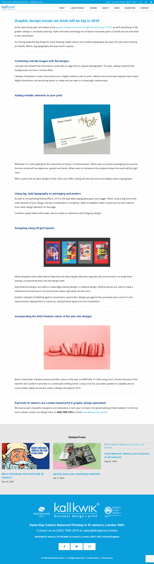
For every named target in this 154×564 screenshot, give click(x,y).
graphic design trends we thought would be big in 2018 (84, 27)
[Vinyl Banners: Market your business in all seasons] (128, 447)
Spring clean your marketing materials (76, 474)
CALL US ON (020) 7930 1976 (121, 2)
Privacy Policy (107, 558)
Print (62, 8)
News (117, 8)
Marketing (130, 8)
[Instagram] (89, 546)
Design (93, 8)
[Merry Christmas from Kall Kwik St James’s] (26, 457)
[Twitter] (151, 2)
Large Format (77, 8)
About (105, 8)
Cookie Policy (92, 558)
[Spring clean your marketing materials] (77, 457)
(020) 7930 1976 (67, 530)
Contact (144, 8)
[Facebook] (140, 2)
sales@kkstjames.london (94, 412)
